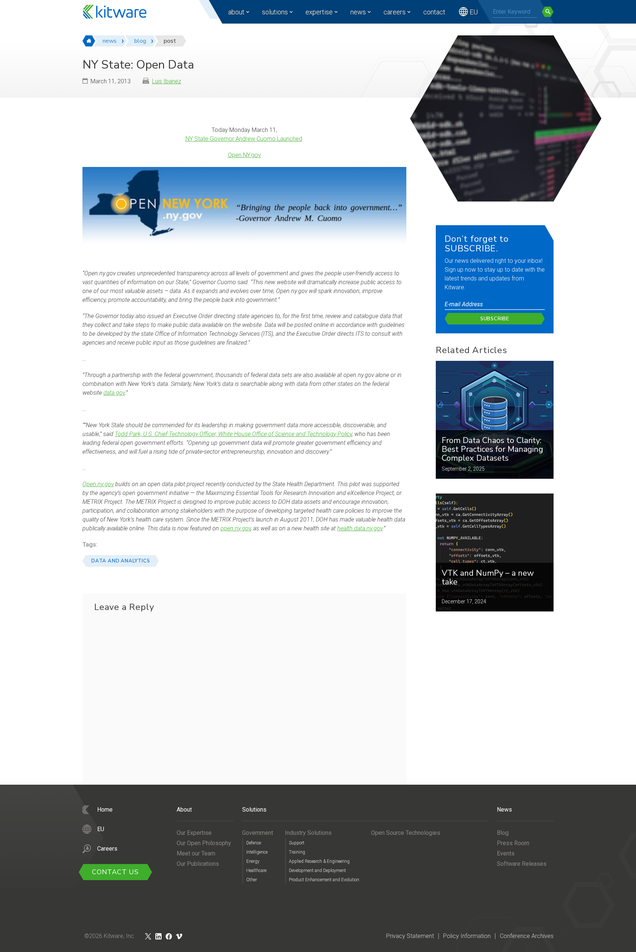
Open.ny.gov (98, 484)
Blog (503, 832)
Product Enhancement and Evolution (324, 879)
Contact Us (115, 872)
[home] (88, 40)
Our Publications (198, 863)
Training (297, 852)
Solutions (275, 12)
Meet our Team (196, 853)
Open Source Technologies (405, 832)
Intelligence (257, 852)
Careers (395, 12)
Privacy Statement (410, 935)
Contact (434, 12)
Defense (253, 842)
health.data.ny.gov (359, 528)
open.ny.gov (235, 528)
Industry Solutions (308, 832)
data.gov (114, 392)
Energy (252, 861)
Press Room (513, 843)
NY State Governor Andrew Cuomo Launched (244, 138)
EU (474, 12)
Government (257, 832)
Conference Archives (527, 935)
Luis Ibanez (166, 81)
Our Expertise (194, 832)
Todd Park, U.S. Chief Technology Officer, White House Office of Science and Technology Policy (233, 433)
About (236, 12)
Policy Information (467, 935)
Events (506, 853)
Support (296, 842)
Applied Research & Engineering (319, 861)
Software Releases (522, 863)
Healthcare (256, 870)
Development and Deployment (317, 870)
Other (251, 879)
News (358, 12)
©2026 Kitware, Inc (109, 935)
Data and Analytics (120, 561)
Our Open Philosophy (204, 843)
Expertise (319, 12)
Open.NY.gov (244, 154)
